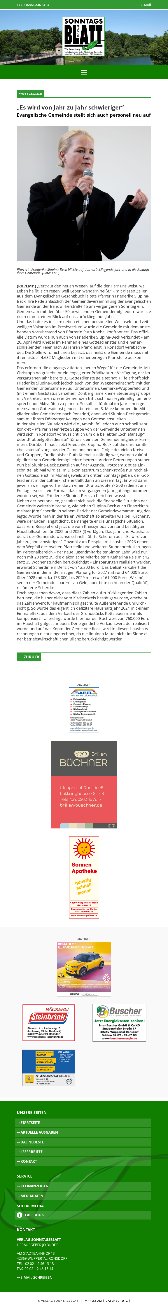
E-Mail (146, 5)
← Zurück (29, 656)
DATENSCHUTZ (116, 1301)
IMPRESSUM (93, 1301)
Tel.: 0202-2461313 (33, 5)
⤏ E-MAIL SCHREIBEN (34, 1277)
